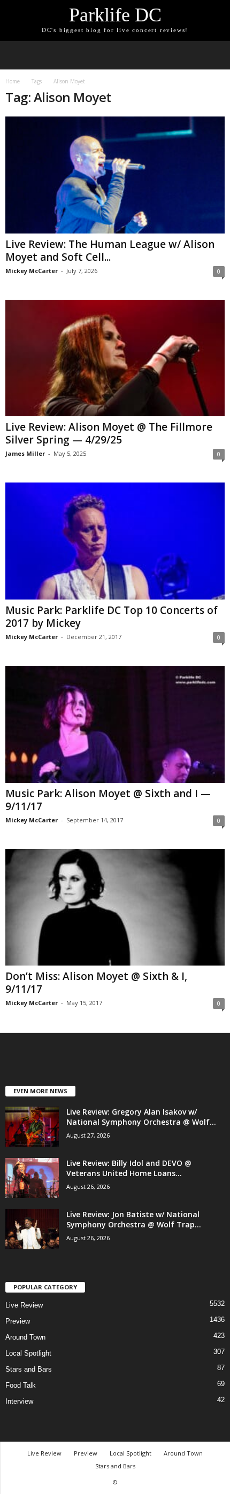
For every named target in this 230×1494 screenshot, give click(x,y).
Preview (17, 1321)
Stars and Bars (28, 1369)
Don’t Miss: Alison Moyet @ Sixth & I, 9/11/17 (96, 982)
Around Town (25, 1337)
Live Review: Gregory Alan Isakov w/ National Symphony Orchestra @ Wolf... (141, 1117)
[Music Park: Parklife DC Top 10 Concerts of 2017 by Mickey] (115, 541)
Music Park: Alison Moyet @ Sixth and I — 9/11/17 (108, 800)
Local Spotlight (28, 1353)
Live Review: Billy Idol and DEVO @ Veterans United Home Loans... (128, 1168)
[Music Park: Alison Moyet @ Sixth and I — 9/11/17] (115, 724)
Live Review (24, 1305)
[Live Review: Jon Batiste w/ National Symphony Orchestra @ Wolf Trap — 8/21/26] (32, 1229)
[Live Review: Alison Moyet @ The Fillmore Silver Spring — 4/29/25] (115, 358)
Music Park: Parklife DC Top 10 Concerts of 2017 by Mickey (111, 616)
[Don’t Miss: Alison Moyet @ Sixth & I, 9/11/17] (115, 907)
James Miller (25, 453)
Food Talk (20, 1385)
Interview (19, 1401)
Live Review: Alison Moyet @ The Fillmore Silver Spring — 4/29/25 (108, 433)
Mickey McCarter (31, 271)
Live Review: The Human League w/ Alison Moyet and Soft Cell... (109, 250)
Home (12, 81)
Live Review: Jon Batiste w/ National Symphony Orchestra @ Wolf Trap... (133, 1219)
